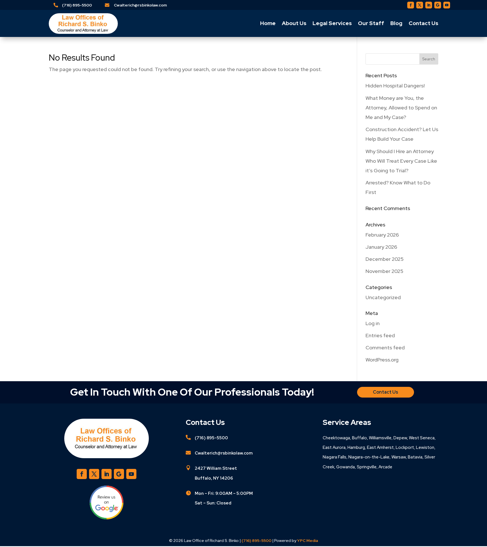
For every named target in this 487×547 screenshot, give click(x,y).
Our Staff (371, 23)
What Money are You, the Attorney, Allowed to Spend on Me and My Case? (401, 107)
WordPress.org (382, 359)
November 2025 (384, 271)
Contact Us (423, 23)
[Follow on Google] (437, 5)
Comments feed (385, 347)
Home (268, 23)
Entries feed (380, 335)
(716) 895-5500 (77, 5)
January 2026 (381, 247)
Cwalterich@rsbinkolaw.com (140, 5)
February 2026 (382, 234)
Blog (396, 23)
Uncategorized (383, 297)
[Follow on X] (419, 5)
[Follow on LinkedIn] (428, 5)
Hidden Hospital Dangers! (395, 85)
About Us (294, 23)
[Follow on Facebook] (410, 5)
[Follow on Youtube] (446, 5)
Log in (373, 323)
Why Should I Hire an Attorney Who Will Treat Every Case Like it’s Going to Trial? (401, 161)
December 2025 (385, 259)
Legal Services (332, 23)
